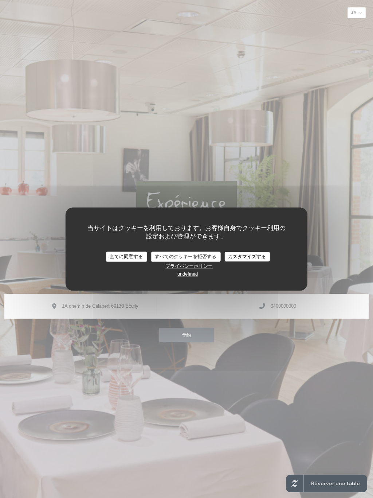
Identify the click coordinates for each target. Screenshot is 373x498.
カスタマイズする (247, 256)
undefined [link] (187, 274)
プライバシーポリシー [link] (189, 266)
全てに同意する (126, 256)
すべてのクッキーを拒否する (185, 256)
